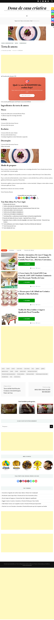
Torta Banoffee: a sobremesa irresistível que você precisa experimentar (22, 216)
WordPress (47, 564)
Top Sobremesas (5, 376)
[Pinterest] (19, 198)
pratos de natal (22, 371)
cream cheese (19, 368)
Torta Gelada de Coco (9, 228)
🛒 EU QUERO (26, 264)
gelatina (37, 368)
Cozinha (11, 250)
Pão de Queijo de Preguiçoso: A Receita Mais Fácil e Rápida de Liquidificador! (19, 498)
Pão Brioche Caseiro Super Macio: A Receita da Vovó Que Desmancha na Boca (19, 495)
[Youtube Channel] (36, 481)
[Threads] (34, 198)
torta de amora (17, 376)
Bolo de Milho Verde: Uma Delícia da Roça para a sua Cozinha (8, 411)
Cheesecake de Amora (9, 204)
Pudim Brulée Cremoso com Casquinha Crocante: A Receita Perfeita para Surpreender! (21, 503)
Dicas (33, 368)
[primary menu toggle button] (27, 16)
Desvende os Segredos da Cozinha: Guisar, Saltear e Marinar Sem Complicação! (20, 492)
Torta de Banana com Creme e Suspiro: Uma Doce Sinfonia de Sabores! (22, 224)
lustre (19, 250)
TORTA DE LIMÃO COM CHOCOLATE (13, 210)
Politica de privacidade (27, 565)
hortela (11, 371)
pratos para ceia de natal (32, 371)
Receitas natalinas (20, 374)
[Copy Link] (21, 198)
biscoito (8, 368)
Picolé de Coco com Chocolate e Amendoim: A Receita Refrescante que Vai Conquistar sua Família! (24, 506)
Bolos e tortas (23, 407)
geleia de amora (5, 371)
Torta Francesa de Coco (9, 226)
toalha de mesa (29, 250)
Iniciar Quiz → (27, 95)
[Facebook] (16, 198)
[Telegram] (29, 198)
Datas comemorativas (7, 43)
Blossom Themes (34, 564)
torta (11, 376)
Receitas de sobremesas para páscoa (8, 374)
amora (3, 368)
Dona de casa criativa (27, 8)
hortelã (16, 371)
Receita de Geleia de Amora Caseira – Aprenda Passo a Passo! (19, 218)
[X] (26, 198)
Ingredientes (5, 406)
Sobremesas (23, 43)
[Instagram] (32, 198)
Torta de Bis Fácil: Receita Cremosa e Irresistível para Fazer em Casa (21, 208)
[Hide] (53, 27)
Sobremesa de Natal (30, 374)
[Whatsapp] (24, 198)
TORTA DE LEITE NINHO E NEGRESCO (13, 212)
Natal (16, 43)
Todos (4, 250)
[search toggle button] (52, 1)
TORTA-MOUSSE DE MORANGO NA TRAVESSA (15, 206)
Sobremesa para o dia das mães (41, 374)
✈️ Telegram (38, 268)
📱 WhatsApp (32, 268)
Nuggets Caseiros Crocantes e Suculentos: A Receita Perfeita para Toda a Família (20, 501)
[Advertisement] (27, 64)
